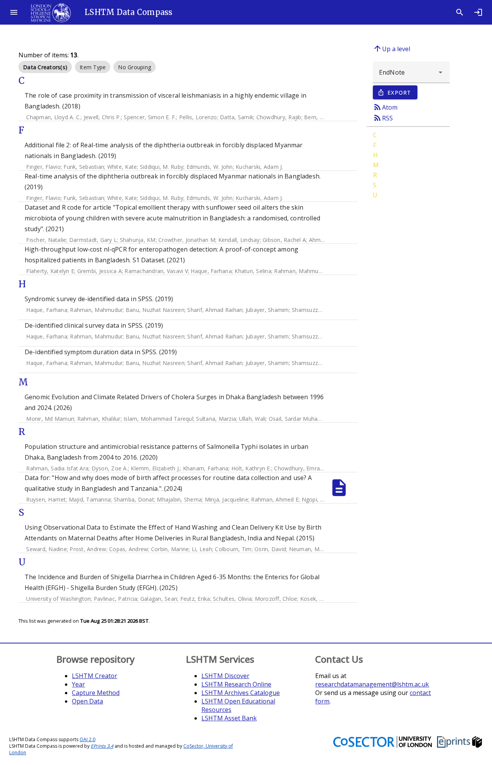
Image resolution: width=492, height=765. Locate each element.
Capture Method (96, 692)
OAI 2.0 (87, 739)
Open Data (87, 701)
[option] (45, 67)
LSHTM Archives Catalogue (240, 692)
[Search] (459, 12)
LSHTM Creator (94, 676)
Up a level (391, 48)
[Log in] (478, 12)
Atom (385, 107)
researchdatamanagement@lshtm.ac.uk (372, 684)
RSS (383, 117)
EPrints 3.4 (102, 746)
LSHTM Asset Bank (229, 718)
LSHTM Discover (225, 676)
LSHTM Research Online (236, 684)
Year (78, 684)
